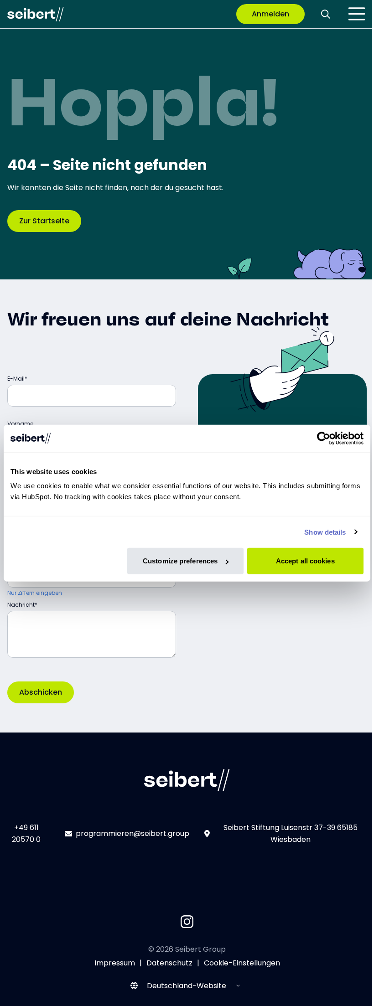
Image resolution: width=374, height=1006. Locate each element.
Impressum (114, 963)
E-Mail (16, 378)
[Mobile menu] (357, 14)
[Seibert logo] (35, 14)
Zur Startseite (44, 221)
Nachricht (21, 605)
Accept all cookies (305, 561)
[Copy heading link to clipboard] (337, 317)
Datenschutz (169, 963)
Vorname (20, 424)
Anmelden (270, 14)
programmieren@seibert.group (132, 833)
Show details (325, 532)
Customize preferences (180, 561)
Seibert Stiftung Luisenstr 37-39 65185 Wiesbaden (290, 833)
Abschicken (40, 692)
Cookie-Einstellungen (242, 963)
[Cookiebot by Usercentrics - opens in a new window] (324, 438)
